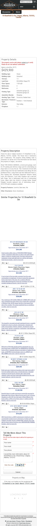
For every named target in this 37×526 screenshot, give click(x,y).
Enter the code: (9, 465)
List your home (10, 521)
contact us (25, 62)
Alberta (18, 12)
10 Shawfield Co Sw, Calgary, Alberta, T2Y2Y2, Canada (18, 483)
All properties (6, 12)
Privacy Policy (20, 521)
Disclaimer (29, 521)
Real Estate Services (25, 523)
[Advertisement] (18, 37)
